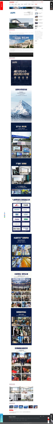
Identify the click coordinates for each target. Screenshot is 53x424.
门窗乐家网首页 (11, 0)
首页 (9, 4)
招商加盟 (19, 4)
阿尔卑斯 (19, 5)
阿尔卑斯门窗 (36, 43)
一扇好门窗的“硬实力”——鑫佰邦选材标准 (38, 38)
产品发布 (22, 4)
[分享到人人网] (4, 216)
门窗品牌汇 (14, 5)
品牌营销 (16, 4)
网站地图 (16, 0)
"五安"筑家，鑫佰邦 (36, 39)
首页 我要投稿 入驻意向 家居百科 (40, 0)
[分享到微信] (4, 217)
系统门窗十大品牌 (16, 5)
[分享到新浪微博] (4, 214)
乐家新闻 (12, 4)
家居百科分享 (25, 4)
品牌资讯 (29, 4)
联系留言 (32, 4)
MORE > (42, 28)
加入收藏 (14, 0)
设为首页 (13, 0)
